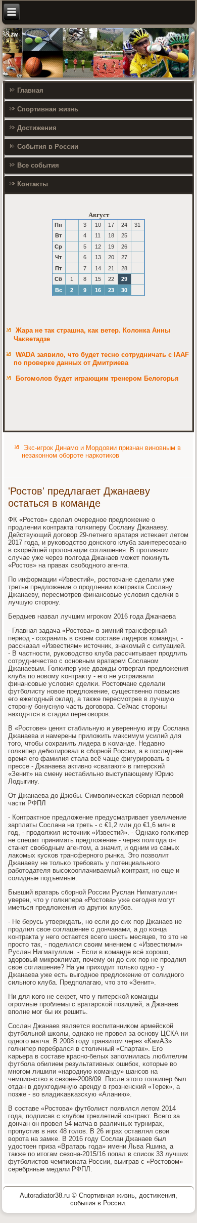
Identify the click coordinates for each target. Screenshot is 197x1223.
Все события (38, 165)
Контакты (32, 184)
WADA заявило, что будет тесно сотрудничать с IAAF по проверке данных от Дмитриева (101, 358)
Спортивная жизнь (47, 109)
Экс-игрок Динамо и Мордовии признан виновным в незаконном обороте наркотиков (101, 451)
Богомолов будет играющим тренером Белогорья (97, 378)
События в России (47, 146)
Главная (30, 90)
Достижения (37, 128)
